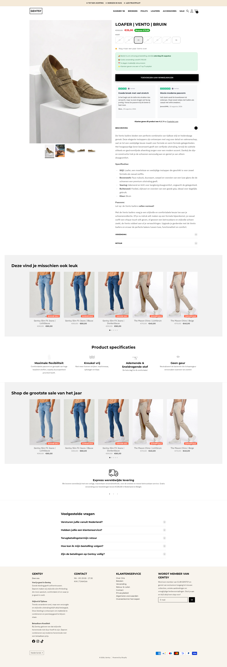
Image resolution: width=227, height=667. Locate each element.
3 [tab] (117, 494)
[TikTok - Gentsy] (42, 641)
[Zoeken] (187, 11)
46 (176, 40)
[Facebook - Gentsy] (33, 641)
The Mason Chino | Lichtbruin (148, 320)
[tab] (109, 330)
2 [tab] (113, 494)
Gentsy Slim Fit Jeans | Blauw (79, 320)
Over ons (35, 578)
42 (138, 40)
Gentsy (107, 657)
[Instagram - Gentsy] (37, 641)
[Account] (191, 11)
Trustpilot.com (172, 121)
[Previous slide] (118, 101)
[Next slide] (91, 81)
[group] (49, 150)
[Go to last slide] (50, 81)
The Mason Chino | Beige (182, 320)
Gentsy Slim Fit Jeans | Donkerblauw (113, 322)
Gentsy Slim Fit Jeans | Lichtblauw (45, 322)
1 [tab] (109, 494)
